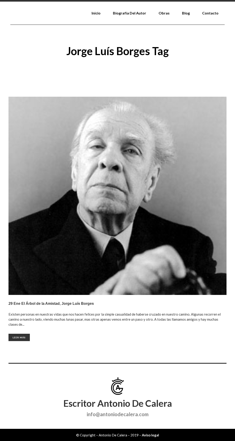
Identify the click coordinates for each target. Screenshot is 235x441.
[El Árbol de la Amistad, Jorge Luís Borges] (117, 196)
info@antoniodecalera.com (117, 414)
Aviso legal (150, 435)
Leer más (19, 337)
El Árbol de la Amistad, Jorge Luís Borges (57, 303)
